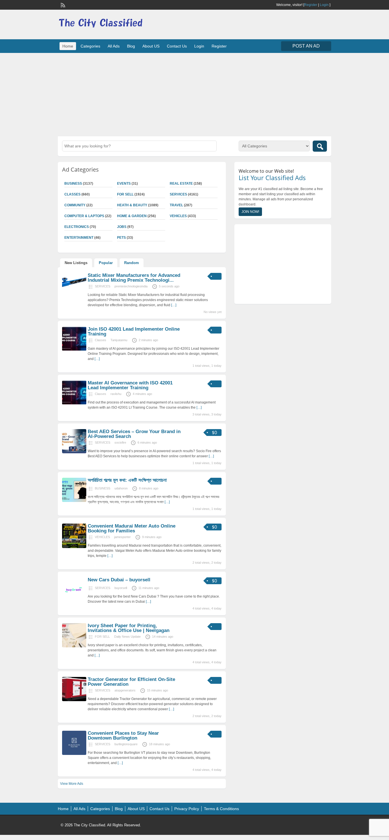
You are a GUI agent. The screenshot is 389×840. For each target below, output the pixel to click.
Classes (72, 194)
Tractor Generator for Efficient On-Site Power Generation (131, 682)
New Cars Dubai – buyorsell (119, 579)
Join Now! (250, 212)
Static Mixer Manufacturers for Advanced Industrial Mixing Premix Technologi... (134, 278)
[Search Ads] (320, 146)
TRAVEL (176, 205)
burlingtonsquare (126, 744)
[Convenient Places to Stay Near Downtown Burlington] (74, 754)
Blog (131, 46)
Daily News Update (127, 636)
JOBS (121, 227)
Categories (90, 46)
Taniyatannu (118, 340)
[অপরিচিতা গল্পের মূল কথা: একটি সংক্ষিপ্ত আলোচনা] (74, 501)
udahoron (121, 488)
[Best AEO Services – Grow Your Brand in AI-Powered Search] (74, 452)
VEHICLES (178, 216)
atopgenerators (125, 690)
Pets (121, 238)
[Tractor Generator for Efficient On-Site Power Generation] (74, 700)
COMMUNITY (74, 205)
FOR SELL (125, 194)
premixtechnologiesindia (131, 286)
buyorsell (120, 588)
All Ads (114, 46)
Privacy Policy (186, 808)
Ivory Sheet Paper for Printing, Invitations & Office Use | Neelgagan (128, 628)
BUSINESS (73, 184)
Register (310, 5)
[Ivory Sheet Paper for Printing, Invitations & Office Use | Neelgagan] (74, 646)
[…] (173, 305)
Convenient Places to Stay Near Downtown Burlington (123, 735)
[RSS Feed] (62, 4)
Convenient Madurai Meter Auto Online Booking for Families (131, 528)
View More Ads (71, 784)
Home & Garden (132, 216)
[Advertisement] (194, 94)
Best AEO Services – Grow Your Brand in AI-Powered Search (134, 434)
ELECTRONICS (76, 227)
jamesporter (122, 537)
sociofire (120, 442)
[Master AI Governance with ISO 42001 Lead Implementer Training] (74, 403)
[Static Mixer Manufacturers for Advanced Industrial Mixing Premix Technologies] (74, 290)
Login (324, 5)
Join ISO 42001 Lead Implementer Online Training (134, 331)
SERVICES (178, 194)
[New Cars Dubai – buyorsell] (74, 600)
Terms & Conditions (221, 808)
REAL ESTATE (181, 184)
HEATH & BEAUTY (132, 205)
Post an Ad (306, 46)
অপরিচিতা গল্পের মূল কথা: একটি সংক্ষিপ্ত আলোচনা (127, 480)
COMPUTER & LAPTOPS (84, 216)
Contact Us (177, 46)
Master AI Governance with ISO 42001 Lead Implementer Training (130, 385)
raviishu (115, 394)
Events (124, 184)
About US (150, 46)
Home (67, 46)
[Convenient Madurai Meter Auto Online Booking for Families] (74, 547)
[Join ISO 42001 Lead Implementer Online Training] (74, 350)
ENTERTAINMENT (78, 238)
